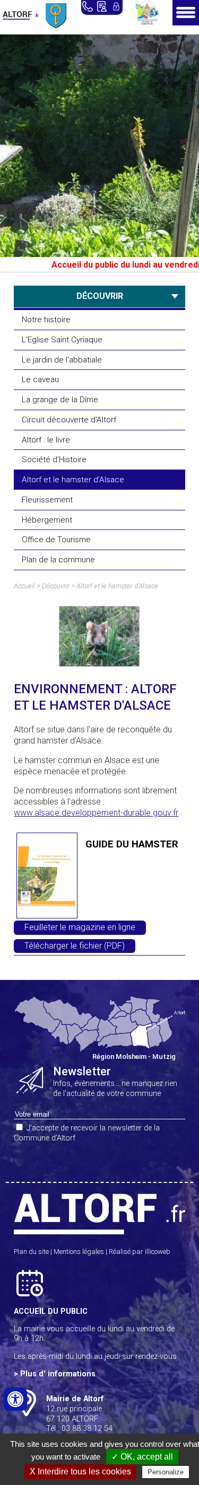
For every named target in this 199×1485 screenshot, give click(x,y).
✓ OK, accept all (142, 1456)
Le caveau (40, 379)
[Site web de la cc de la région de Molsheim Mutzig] (147, 22)
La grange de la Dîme (60, 399)
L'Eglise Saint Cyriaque (62, 339)
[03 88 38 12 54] (87, 6)
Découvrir (56, 586)
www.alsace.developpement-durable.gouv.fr (96, 813)
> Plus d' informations (55, 1373)
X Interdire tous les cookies (80, 1471)
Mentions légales (79, 1252)
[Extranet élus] (116, 6)
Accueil (24, 586)
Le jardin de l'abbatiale (62, 360)
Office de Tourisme (56, 539)
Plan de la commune (58, 559)
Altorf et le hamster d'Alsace (73, 479)
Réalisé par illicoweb (139, 1252)
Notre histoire (46, 319)
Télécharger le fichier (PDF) (74, 946)
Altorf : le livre (46, 440)
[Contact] (102, 6)
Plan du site (31, 1252)
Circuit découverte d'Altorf (69, 420)
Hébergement (47, 520)
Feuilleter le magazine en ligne (79, 927)
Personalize (166, 1472)
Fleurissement (47, 500)
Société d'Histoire (54, 459)
